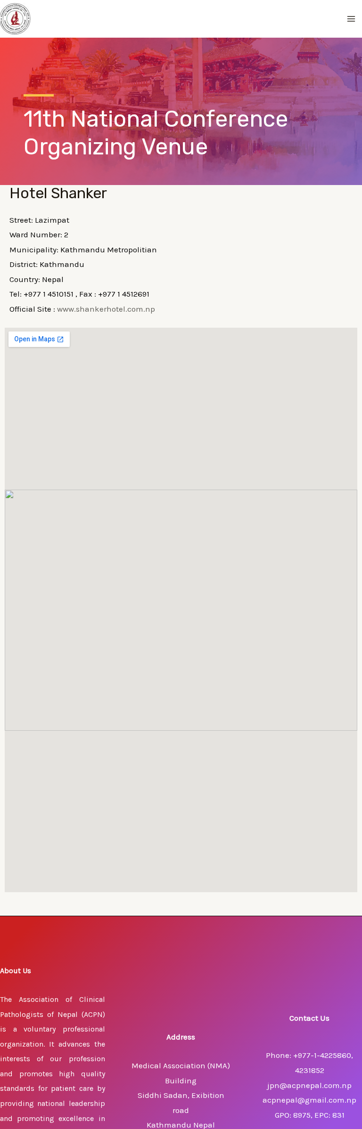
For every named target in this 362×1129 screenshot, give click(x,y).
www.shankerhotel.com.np (106, 309)
